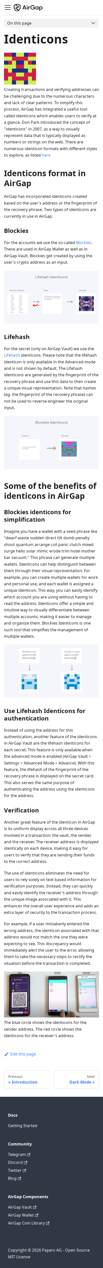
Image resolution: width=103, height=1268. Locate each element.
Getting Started (22, 1125)
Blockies (84, 242)
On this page (19, 23)
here (46, 155)
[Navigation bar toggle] (8, 7)
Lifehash (12, 355)
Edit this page (23, 1054)
